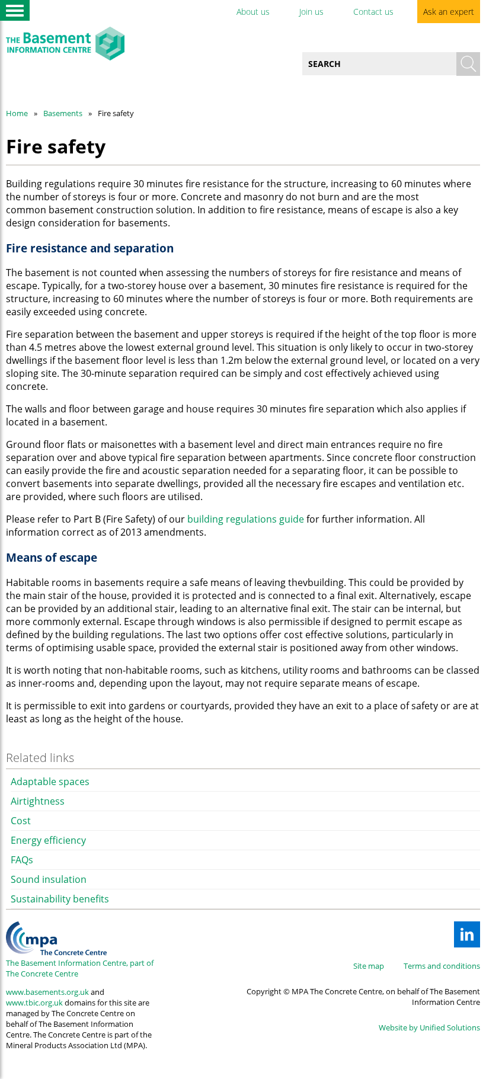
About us (253, 11)
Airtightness (38, 801)
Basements (62, 113)
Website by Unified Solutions (429, 1027)
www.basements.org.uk (47, 992)
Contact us (373, 11)
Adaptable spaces (50, 781)
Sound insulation (49, 879)
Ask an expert (448, 11)
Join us (311, 11)
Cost (21, 820)
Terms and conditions (442, 965)
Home (17, 113)
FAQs (22, 859)
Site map (368, 965)
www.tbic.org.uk (34, 1002)
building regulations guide (245, 519)
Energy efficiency (48, 840)
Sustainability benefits (60, 898)
